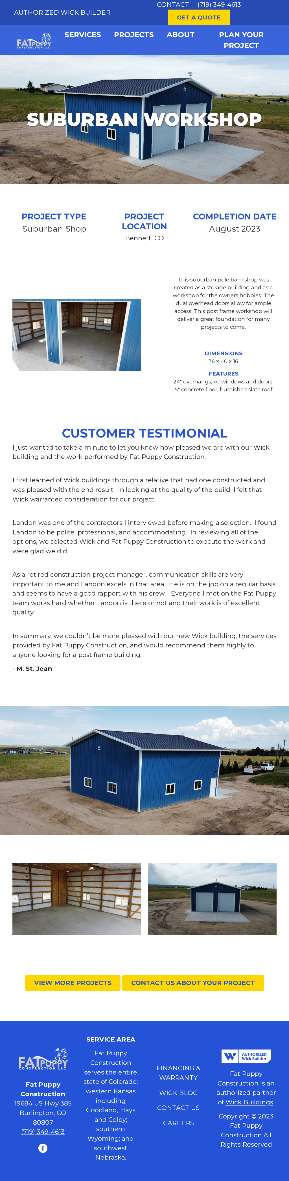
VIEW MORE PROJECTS (72, 983)
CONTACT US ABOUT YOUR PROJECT (193, 983)
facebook (42, 1148)
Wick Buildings (249, 1102)
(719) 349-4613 (219, 4)
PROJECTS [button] (134, 34)
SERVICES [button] (83, 34)
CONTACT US (178, 1108)
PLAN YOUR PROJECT (241, 40)
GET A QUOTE (199, 17)
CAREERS (178, 1123)
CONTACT (173, 4)
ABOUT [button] (181, 34)
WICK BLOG (178, 1093)
